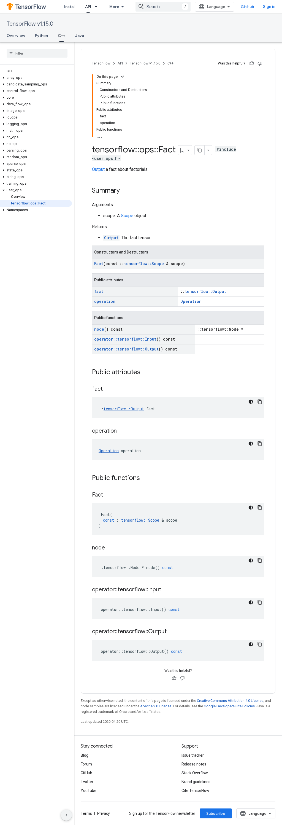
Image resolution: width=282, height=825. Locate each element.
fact (98, 291)
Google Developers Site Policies (229, 706)
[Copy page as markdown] (200, 150)
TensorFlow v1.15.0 (30, 23)
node (99, 329)
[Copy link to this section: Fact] (108, 495)
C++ (61, 35)
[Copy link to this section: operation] (122, 431)
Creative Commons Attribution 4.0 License (230, 701)
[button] (36, 77)
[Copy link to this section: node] (110, 548)
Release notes (193, 764)
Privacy (103, 813)
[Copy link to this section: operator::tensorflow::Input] (166, 590)
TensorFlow (101, 63)
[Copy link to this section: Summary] (125, 191)
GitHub (247, 6)
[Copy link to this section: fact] (108, 389)
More (114, 6)
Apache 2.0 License (155, 706)
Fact (98, 263)
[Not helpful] (260, 63)
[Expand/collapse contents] (122, 76)
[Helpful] (252, 63)
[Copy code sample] (259, 401)
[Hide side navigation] (66, 815)
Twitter (87, 782)
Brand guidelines (195, 782)
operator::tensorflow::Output (126, 349)
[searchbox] (37, 53)
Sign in (269, 6)
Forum (86, 764)
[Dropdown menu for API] (97, 6)
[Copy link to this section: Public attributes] (145, 372)
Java (79, 35)
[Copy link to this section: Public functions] (145, 478)
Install (69, 6)
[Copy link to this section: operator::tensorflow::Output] (172, 632)
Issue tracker (192, 755)
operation (104, 301)
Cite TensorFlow (195, 790)
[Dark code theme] (250, 401)
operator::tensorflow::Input (125, 339)
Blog (84, 755)
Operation (191, 301)
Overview (16, 35)
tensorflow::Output (205, 291)
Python (41, 35)
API (88, 6)
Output (98, 169)
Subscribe (215, 813)
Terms (86, 813)
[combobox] (163, 7)
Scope (127, 215)
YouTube (88, 790)
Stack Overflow (194, 773)
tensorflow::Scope (144, 263)
